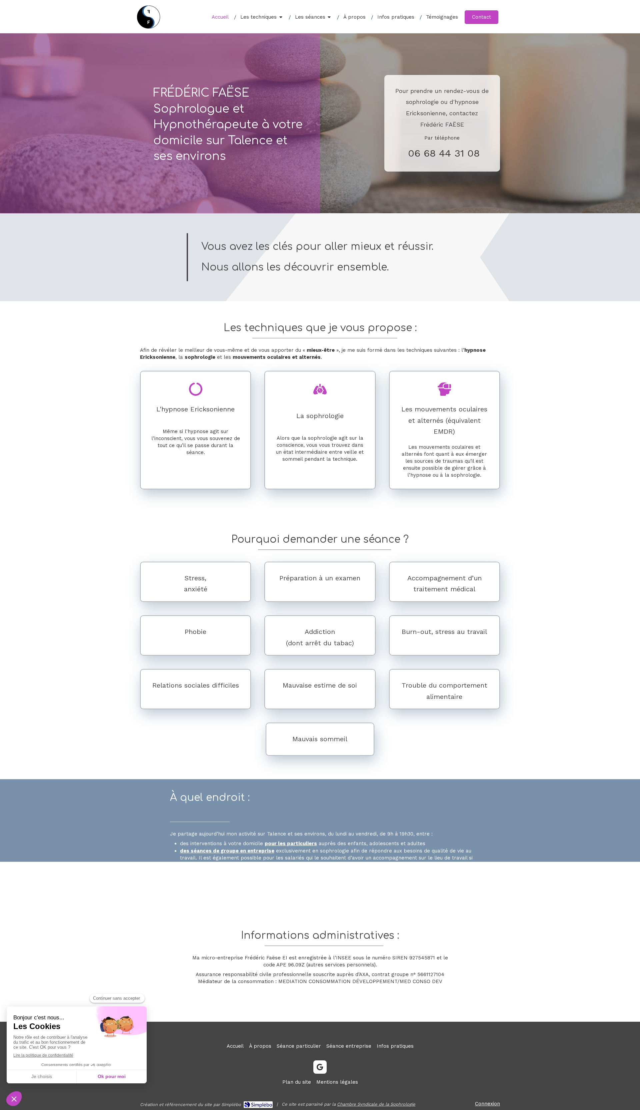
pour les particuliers (291, 843)
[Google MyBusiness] (320, 1067)
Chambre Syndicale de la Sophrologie (376, 1104)
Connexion (487, 1104)
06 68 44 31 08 (444, 153)
